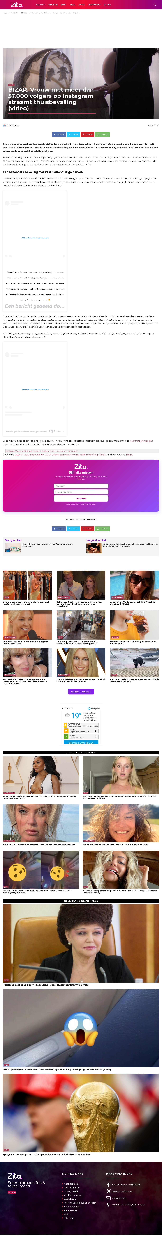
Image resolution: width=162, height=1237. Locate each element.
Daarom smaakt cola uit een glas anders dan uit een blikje (133, 643)
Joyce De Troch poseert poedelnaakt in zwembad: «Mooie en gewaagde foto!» (39, 844)
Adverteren (70, 1199)
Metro (129, 455)
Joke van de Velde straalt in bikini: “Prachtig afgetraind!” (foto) (132, 603)
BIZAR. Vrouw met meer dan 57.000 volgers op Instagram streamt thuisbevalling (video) (60, 455)
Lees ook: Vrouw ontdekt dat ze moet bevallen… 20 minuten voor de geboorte (41, 451)
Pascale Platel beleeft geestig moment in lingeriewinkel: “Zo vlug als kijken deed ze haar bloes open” (25, 681)
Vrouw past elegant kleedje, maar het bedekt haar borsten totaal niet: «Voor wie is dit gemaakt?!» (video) (119, 797)
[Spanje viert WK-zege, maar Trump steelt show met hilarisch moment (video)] (81, 1113)
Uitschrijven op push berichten (80, 1202)
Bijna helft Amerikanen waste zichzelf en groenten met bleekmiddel (47, 545)
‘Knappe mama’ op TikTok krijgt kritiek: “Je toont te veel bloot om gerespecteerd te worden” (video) (120, 892)
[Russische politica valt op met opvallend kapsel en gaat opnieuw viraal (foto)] (81, 943)
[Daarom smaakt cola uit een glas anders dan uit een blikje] (134, 625)
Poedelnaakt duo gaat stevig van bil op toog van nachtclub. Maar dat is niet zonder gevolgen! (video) (37, 892)
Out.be (67, 1214)
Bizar (17, 13)
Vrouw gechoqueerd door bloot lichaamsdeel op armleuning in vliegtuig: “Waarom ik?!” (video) (57, 1069)
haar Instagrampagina (141, 441)
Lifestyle (115, 637)
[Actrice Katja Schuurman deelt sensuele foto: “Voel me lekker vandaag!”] (121, 823)
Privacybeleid (71, 1191)
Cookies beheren (72, 1195)
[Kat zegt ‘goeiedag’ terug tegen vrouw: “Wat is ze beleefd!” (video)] (134, 662)
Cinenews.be (70, 1210)
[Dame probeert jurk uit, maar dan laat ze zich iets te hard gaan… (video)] (27, 585)
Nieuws (11, 13)
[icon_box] (123, 1184)
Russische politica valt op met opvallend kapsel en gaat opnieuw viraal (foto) (46, 985)
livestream (91, 520)
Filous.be (68, 1217)
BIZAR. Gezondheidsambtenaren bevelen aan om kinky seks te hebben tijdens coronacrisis (130, 545)
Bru (16, 125)
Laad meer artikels (80, 691)
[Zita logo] (17, 5)
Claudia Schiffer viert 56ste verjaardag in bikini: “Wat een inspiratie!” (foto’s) (81, 680)
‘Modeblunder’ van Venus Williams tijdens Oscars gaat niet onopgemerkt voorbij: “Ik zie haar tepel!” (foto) (39, 797)
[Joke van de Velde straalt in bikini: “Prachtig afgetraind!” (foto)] (134, 585)
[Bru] (5, 125)
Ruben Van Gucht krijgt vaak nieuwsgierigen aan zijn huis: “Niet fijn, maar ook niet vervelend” (79, 604)
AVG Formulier (71, 1187)
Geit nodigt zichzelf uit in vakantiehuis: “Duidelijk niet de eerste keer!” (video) (77, 643)
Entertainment (63, 597)
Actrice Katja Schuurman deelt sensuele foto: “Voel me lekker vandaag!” (116, 844)
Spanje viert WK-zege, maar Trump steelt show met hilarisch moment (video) (46, 1154)
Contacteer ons (72, 1206)
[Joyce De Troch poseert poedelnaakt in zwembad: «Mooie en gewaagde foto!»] (41, 823)
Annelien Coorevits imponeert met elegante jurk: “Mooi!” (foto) (25, 643)
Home (5, 13)
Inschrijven (81, 498)
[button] (154, 4)
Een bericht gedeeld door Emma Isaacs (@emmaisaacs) (26, 432)
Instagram (80, 520)
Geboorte (70, 520)
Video (7, 597)
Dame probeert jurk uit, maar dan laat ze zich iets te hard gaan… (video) (26, 603)
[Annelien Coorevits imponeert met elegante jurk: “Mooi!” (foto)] (27, 625)
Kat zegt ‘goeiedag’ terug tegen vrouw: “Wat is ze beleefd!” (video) (134, 680)
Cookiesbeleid (71, 1183)
